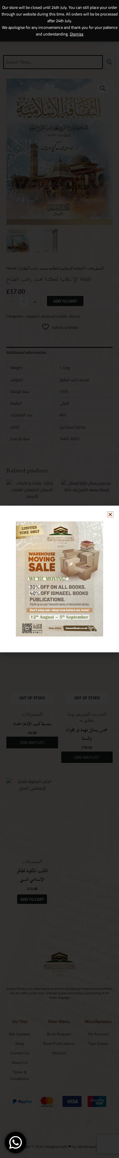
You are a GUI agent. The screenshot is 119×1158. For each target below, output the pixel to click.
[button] (110, 514)
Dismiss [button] (76, 34)
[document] (59, 579)
